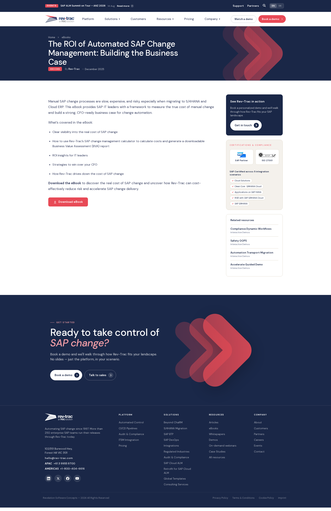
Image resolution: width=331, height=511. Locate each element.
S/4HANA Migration (175, 428)
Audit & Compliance (131, 434)
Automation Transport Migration (251, 252)
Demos (213, 440)
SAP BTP (168, 434)
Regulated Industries (176, 451)
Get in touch (243, 125)
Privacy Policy (220, 497)
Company (212, 19)
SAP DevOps (171, 440)
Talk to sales (97, 375)
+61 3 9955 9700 (64, 463)
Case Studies (217, 451)
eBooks (66, 37)
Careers (259, 440)
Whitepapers (217, 434)
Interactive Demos (240, 232)
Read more (123, 5)
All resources (217, 457)
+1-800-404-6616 (72, 468)
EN (273, 5)
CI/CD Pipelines (128, 428)
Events (258, 445)
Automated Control (131, 422)
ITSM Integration (129, 440)
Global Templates (175, 478)
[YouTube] (77, 478)
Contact (259, 451)
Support (238, 5)
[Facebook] (67, 478)
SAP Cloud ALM (173, 463)
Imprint (282, 497)
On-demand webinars (222, 445)
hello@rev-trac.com (59, 458)
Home (51, 37)
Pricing (189, 19)
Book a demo (270, 19)
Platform (88, 19)
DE (280, 5)
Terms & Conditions (243, 497)
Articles (213, 422)
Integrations (171, 445)
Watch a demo (243, 19)
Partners (253, 5)
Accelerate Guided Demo (246, 264)
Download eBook (70, 202)
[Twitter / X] (58, 478)
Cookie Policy (266, 497)
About (258, 422)
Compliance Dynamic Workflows (250, 228)
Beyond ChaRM (173, 422)
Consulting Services (176, 484)
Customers (138, 19)
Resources (165, 19)
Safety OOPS (238, 240)
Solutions (112, 19)
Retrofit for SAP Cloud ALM (177, 470)
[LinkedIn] (48, 478)
